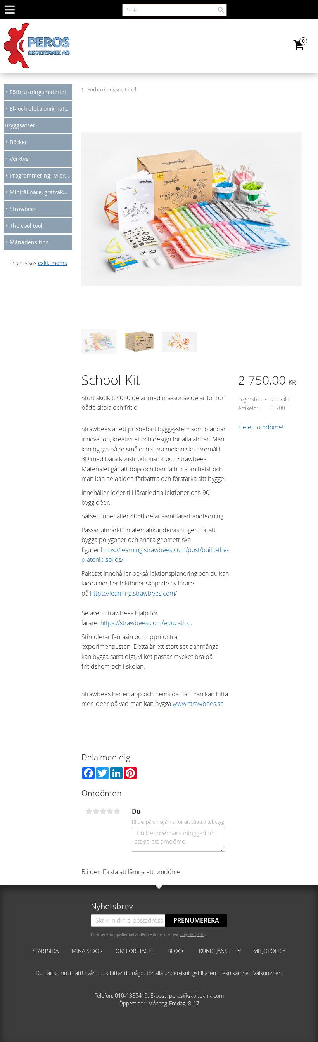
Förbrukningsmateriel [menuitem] (38, 92)
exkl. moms (52, 263)
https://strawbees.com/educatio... (146, 623)
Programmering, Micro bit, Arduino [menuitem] (41, 175)
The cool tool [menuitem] (26, 225)
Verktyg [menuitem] (19, 158)
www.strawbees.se (198, 703)
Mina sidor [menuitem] (87, 951)
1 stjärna (88, 811)
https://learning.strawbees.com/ (133, 593)
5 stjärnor (116, 811)
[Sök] (221, 10)
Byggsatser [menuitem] (21, 125)
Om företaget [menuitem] (135, 951)
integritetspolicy (193, 934)
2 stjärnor (95, 811)
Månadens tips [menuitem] (29, 242)
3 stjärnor (102, 811)
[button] (239, 950)
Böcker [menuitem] (18, 142)
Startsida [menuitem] (46, 951)
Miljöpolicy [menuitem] (269, 951)
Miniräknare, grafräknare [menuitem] (41, 192)
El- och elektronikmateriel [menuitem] (41, 108)
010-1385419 (131, 995)
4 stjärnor (109, 811)
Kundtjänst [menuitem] (214, 951)
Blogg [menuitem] (177, 951)
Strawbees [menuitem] (23, 209)
